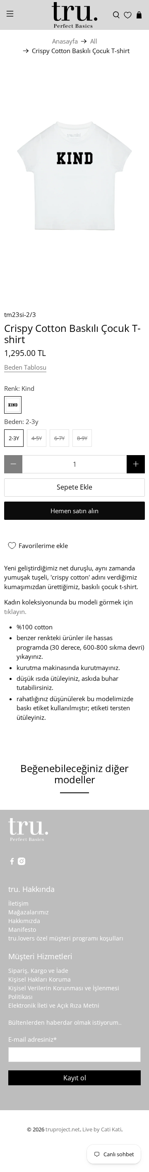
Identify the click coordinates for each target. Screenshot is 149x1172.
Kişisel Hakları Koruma (39, 979)
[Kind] (13, 405)
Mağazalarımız (28, 912)
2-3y (14, 438)
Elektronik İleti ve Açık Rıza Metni (53, 1005)
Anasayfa (65, 41)
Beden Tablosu (25, 367)
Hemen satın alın (74, 511)
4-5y (36, 438)
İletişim (18, 903)
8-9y (82, 438)
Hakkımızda (24, 921)
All (93, 41)
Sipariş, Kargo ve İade (38, 971)
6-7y (59, 438)
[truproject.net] (74, 15)
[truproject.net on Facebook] (12, 863)
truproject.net (63, 1129)
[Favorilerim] (127, 15)
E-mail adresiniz (32, 1039)
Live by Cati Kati (101, 1129)
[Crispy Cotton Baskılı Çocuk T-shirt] (74, 179)
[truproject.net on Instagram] (21, 863)
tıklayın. (15, 611)
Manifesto (22, 929)
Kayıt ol (74, 1077)
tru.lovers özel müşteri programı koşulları (65, 938)
